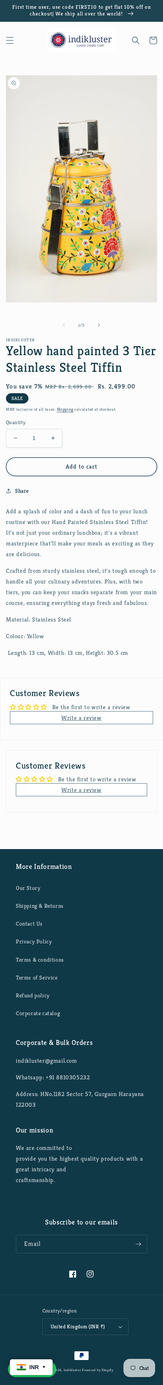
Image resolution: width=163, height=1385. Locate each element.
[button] (10, 40)
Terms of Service (37, 977)
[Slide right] (99, 325)
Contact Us (29, 923)
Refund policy (33, 995)
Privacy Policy (34, 941)
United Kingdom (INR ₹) (78, 1326)
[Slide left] (64, 325)
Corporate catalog (38, 1013)
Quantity (15, 422)
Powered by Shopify (98, 1370)
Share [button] (22, 490)
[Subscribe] (138, 1244)
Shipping (65, 409)
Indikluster (72, 1370)
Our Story (28, 887)
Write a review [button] (81, 717)
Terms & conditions (40, 959)
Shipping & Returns (40, 905)
